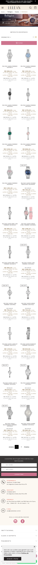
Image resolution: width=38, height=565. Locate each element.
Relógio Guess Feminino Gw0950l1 (9, 183)
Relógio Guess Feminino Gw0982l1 (28, 144)
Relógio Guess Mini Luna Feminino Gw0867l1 (10, 263)
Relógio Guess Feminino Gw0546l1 (28, 383)
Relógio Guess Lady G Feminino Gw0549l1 (10, 383)
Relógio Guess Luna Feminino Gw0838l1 (28, 263)
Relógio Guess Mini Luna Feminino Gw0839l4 (10, 224)
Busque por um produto (30, 8)
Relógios (10, 12)
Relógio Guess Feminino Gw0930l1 (9, 144)
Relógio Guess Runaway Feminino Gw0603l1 (28, 344)
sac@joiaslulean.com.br (14, 511)
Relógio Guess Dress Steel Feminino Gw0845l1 (28, 224)
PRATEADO (24, 12)
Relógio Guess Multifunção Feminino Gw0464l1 (10, 425)
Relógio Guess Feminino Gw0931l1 (28, 106)
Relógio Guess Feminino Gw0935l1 (9, 106)
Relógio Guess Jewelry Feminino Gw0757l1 (9, 344)
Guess (17, 12)
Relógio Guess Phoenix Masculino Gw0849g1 (28, 183)
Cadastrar (19, 474)
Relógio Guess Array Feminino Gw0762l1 (28, 304)
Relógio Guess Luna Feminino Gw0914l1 (10, 304)
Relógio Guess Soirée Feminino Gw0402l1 (28, 424)
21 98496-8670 (11, 492)
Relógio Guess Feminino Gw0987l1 (9, 67)
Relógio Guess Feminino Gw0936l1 (28, 67)
